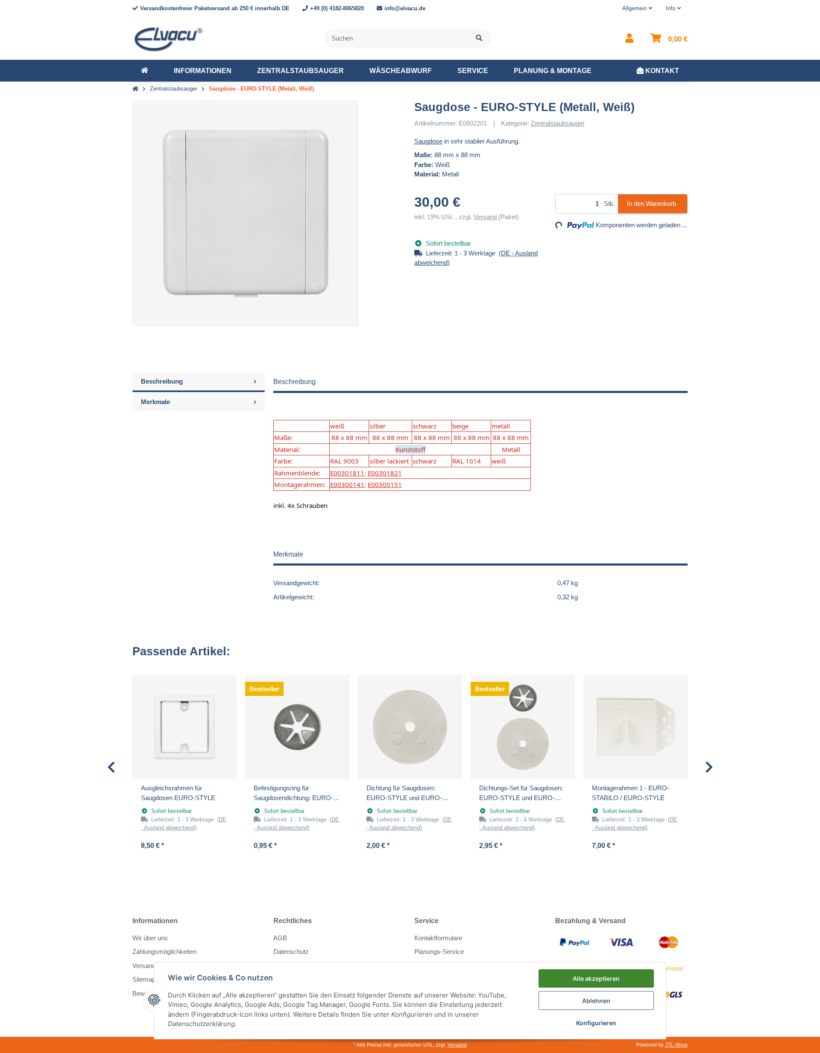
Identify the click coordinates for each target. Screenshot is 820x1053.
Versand (486, 216)
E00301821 (385, 473)
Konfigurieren (596, 1023)
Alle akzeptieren (596, 978)
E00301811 (347, 473)
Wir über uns (150, 938)
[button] (637, 8)
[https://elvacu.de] (144, 71)
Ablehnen (596, 1000)
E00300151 (385, 484)
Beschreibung (162, 381)
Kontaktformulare (438, 938)
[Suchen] (479, 38)
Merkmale (155, 401)
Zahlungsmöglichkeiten (164, 951)
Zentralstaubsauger (558, 123)
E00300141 (347, 484)
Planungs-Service (439, 951)
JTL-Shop (676, 1045)
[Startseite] (135, 89)
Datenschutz (291, 951)
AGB (280, 938)
